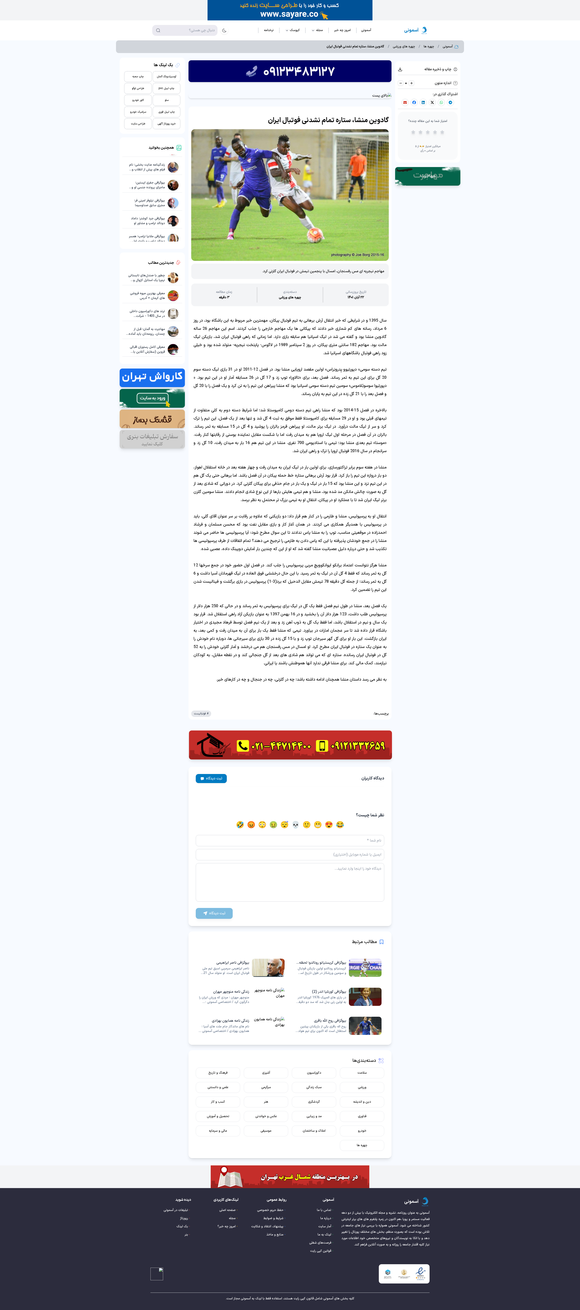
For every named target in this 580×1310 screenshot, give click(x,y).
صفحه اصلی (227, 1210)
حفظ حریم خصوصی (270, 1210)
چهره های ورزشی (404, 46)
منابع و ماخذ (274, 1234)
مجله (232, 1218)
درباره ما (325, 1218)
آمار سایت (324, 1226)
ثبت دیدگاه (214, 778)
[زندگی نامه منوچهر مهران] (241, 997)
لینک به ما (324, 1234)
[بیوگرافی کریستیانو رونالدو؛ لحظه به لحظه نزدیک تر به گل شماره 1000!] (338, 968)
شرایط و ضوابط (273, 1218)
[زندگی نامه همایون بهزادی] (241, 1026)
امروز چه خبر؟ (227, 1226)
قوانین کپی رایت (320, 1251)
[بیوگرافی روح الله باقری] (338, 1026)
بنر (186, 1234)
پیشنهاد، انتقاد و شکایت (267, 1226)
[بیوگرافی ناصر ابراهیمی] (241, 968)
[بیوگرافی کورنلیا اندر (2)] (338, 997)
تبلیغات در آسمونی (176, 1210)
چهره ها (429, 46)
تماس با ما (324, 1210)
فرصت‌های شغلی (320, 1242)
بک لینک (182, 1226)
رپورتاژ (184, 1218)
